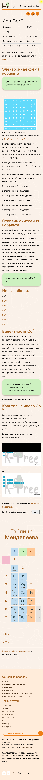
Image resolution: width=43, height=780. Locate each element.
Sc (31, 592)
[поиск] (40, 733)
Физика (5, 723)
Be (23, 576)
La (31, 609)
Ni (23, 139)
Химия (5, 708)
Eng (14, 773)
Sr (22, 601)
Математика (8, 717)
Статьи (5, 681)
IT (3, 720)
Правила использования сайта (16, 696)
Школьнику (7, 690)
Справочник (8, 687)
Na (14, 584)
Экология (6, 705)
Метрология (8, 711)
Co (4, 301)
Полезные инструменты (13, 684)
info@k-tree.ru (27, 747)
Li (14, 576)
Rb (14, 601)
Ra (23, 617)
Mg (23, 584)
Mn (13, 139)
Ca (23, 592)
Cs (14, 609)
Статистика (7, 714)
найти (36, 512)
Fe (18, 139)
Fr (14, 617)
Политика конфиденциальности (17, 693)
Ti (5, 139)
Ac (31, 617)
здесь (5, 59)
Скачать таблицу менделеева (16, 651)
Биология (6, 727)
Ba (23, 609)
